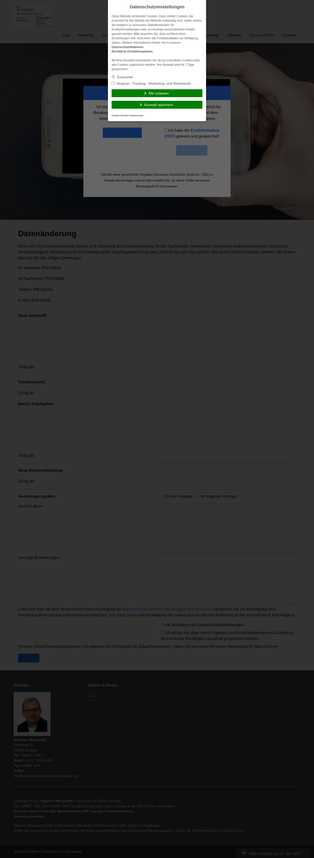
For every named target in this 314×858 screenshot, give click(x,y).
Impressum (136, 115)
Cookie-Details (120, 115)
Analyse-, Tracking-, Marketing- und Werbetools (153, 83)
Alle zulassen (158, 93)
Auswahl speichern (158, 105)
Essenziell (124, 77)
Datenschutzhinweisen (127, 47)
